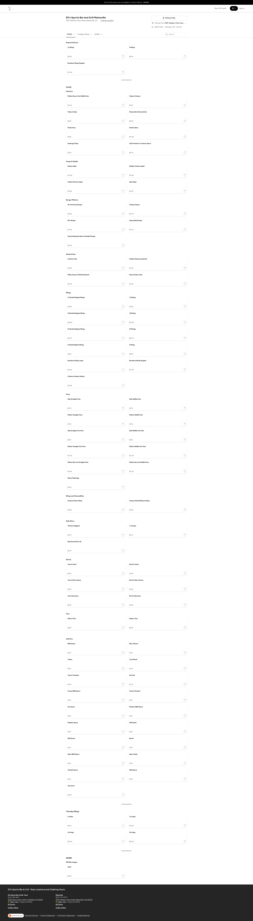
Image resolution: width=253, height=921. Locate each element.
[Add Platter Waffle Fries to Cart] (184, 423)
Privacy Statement (47, 915)
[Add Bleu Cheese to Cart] (184, 652)
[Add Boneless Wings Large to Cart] (122, 369)
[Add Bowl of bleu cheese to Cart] (184, 588)
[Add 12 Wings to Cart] (122, 55)
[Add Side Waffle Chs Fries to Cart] (184, 439)
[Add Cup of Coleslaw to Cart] (122, 683)
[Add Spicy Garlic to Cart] (184, 762)
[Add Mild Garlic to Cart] (184, 731)
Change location (107, 21)
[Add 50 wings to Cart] (184, 840)
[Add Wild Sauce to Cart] (184, 778)
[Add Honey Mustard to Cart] (184, 699)
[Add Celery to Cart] (122, 668)
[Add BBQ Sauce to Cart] (122, 652)
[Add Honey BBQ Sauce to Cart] (122, 699)
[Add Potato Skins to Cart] (184, 136)
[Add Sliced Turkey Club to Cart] (184, 283)
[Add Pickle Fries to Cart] (122, 136)
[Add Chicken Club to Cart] (122, 267)
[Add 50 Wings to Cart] (184, 337)
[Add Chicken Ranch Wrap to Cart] (122, 509)
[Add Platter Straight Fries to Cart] (122, 423)
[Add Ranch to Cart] (184, 746)
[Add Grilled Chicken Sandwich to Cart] (184, 267)
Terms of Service (31, 915)
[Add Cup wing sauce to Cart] (122, 604)
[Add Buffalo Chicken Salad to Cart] (184, 174)
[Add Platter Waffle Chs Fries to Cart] (184, 455)
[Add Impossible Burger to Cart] (184, 229)
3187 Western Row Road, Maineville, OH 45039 (74, 900)
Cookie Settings (83, 915)
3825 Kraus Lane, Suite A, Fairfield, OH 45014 (25, 900)
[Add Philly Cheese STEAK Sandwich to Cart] (122, 283)
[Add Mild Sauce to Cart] (122, 746)
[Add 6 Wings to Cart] (184, 55)
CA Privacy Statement (66, 915)
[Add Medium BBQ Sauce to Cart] (184, 715)
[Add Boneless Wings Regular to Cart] (122, 71)
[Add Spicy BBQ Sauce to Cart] (122, 762)
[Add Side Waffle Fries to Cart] (184, 407)
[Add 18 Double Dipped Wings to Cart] (122, 321)
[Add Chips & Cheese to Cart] (184, 104)
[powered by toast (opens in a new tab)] (16, 915)
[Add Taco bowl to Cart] (122, 794)
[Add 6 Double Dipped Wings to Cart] (122, 353)
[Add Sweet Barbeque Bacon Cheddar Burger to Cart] (122, 244)
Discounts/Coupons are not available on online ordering (123, 2)
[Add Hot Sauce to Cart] (122, 715)
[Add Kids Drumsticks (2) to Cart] (122, 550)
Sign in (242, 8)
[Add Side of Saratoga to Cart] (122, 486)
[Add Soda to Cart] (122, 875)
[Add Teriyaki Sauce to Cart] (122, 778)
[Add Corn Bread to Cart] (184, 668)
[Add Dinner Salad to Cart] (122, 174)
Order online (13, 908)
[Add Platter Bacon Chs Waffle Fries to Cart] (122, 104)
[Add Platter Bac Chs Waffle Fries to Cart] (184, 470)
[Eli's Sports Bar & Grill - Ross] (9, 8)
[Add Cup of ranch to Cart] (122, 572)
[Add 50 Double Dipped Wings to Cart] (122, 337)
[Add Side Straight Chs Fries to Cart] (122, 439)
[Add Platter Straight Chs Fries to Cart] (122, 455)
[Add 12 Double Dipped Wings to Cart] (122, 306)
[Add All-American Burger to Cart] (122, 213)
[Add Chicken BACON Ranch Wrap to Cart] (184, 509)
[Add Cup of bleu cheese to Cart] (122, 588)
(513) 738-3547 (13, 897)
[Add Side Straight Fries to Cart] (122, 407)
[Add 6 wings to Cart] (122, 825)
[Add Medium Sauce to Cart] (122, 731)
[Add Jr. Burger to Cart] (184, 534)
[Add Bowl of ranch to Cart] (184, 572)
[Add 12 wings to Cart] (184, 825)
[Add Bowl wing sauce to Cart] (184, 604)
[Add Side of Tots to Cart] (122, 627)
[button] (71, 34)
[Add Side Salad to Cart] (184, 190)
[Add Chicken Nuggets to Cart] (122, 534)
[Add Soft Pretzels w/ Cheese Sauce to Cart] (184, 152)
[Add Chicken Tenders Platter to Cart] (122, 384)
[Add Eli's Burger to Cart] (122, 229)
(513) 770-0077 (61, 897)
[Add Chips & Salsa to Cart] (122, 120)
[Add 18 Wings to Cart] (184, 321)
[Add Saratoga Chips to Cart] (122, 152)
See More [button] (146, 2)
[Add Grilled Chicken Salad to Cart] (122, 190)
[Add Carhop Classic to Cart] (184, 213)
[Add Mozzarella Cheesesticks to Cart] (184, 120)
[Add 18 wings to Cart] (122, 840)
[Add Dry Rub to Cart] (184, 683)
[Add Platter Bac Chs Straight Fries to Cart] (122, 470)
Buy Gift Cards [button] (220, 8)
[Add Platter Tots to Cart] (184, 627)
